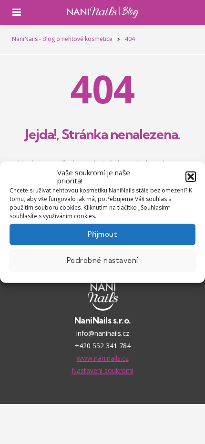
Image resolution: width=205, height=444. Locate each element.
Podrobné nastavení (102, 260)
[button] (190, 177)
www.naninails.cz (103, 358)
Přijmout (103, 234)
